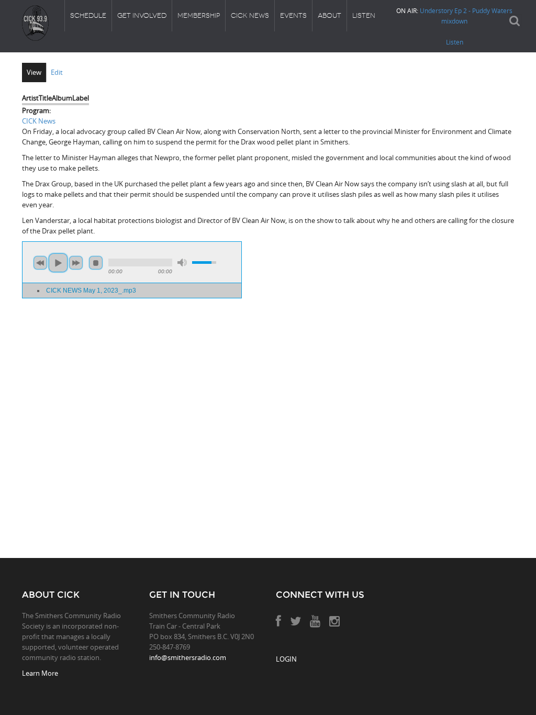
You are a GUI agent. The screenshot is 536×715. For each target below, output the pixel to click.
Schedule (88, 15)
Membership (198, 15)
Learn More (40, 673)
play (58, 262)
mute (182, 262)
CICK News (250, 15)
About (329, 15)
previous (40, 262)
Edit (57, 72)
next (76, 262)
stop (95, 262)
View (34, 72)
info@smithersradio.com (187, 657)
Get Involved (141, 15)
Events (293, 15)
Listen (363, 15)
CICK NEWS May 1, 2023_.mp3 (91, 290)
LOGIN (286, 659)
